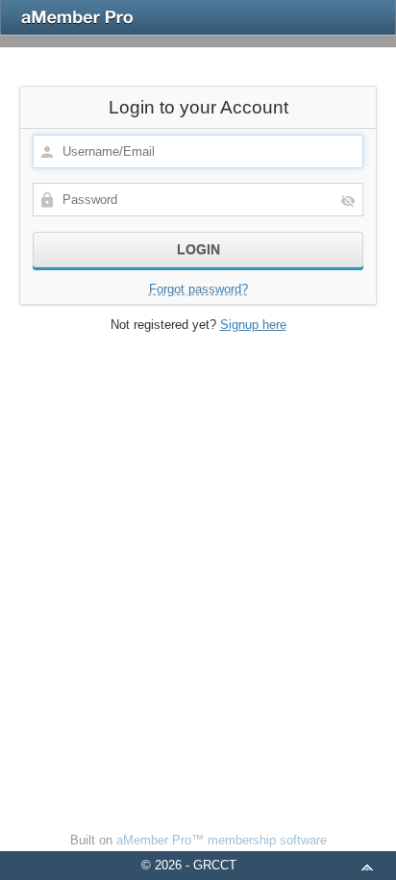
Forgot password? (198, 289)
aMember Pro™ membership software (221, 840)
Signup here (253, 324)
